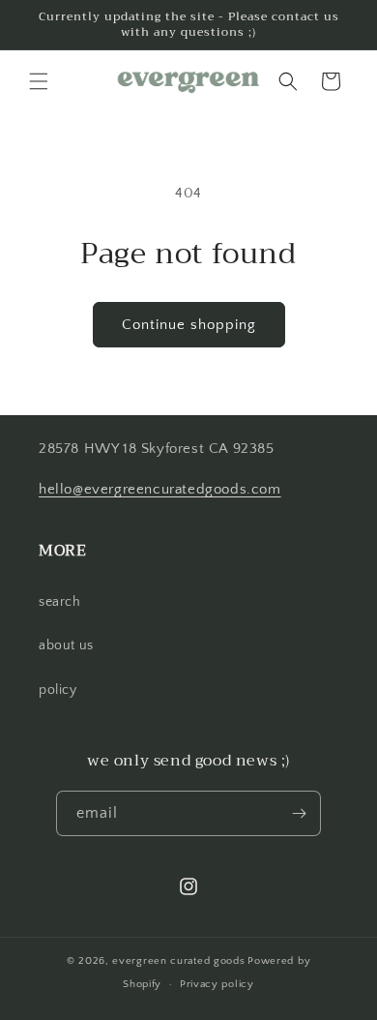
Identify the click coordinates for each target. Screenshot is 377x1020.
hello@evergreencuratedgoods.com (160, 489)
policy (58, 690)
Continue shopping (189, 324)
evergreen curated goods (178, 961)
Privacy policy (217, 984)
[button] (38, 81)
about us (66, 645)
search (60, 602)
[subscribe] (298, 813)
